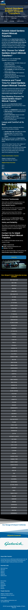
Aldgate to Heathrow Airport (7, 593)
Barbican (2, 588)
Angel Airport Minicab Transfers (7, 595)
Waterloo (3, 571)
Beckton (2, 582)
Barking (2, 586)
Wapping (2, 572)
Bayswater (3, 583)
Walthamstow (4, 575)
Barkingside (3, 585)
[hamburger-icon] (26, 3)
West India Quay (4, 568)
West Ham (3, 569)
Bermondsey (3, 580)
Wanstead (3, 574)
